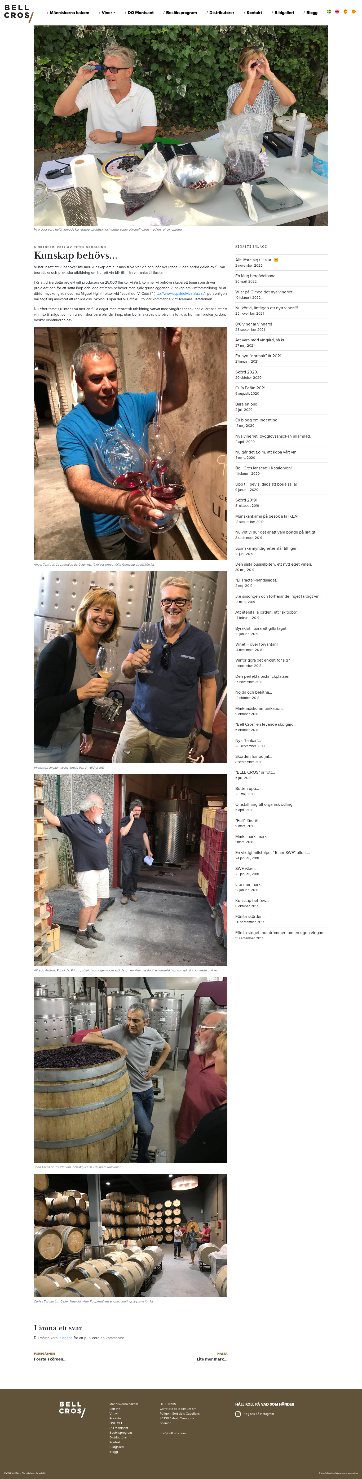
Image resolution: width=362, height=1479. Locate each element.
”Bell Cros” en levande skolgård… (266, 724)
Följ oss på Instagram (258, 1414)
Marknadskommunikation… (260, 708)
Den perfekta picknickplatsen (262, 676)
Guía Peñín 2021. (250, 388)
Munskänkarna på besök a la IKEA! (266, 516)
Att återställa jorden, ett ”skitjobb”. (266, 612)
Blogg (311, 12)
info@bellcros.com (173, 1433)
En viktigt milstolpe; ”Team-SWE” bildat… (272, 852)
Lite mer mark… (249, 884)
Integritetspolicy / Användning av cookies (338, 1473)
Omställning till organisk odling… (265, 804)
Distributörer (221, 12)
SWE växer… (246, 868)
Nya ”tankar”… (248, 740)
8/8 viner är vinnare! (253, 324)
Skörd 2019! (246, 500)
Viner (107, 12)
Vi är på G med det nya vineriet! (264, 292)
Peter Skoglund (90, 247)
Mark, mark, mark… (252, 836)
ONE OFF (116, 1423)
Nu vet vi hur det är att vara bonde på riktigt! (275, 532)
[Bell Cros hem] (19, 12)
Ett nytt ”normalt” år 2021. (258, 356)
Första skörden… (250, 916)
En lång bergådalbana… (256, 276)
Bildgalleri (284, 12)
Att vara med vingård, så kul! (261, 340)
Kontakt (254, 12)
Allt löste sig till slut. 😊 (257, 260)
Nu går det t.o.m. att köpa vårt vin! (266, 452)
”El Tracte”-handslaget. (256, 580)
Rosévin (115, 1418)
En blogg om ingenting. (257, 420)
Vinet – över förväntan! (256, 644)
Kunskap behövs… (252, 900)
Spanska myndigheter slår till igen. (267, 548)
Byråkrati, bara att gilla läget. (261, 628)
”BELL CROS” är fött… (255, 772)
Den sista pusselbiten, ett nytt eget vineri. (273, 564)
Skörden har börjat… (253, 756)
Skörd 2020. (246, 372)
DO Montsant (141, 12)
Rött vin (114, 1409)
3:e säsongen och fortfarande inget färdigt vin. (278, 596)
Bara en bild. (246, 404)
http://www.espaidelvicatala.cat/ (179, 293)
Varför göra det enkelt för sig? (262, 660)
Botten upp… (247, 788)
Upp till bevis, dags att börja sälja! (266, 484)
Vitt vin (114, 1413)
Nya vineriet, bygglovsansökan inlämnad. (273, 436)
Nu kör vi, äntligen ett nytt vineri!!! (266, 308)
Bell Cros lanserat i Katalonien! (263, 468)
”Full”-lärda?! (246, 820)
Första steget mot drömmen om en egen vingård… (281, 932)
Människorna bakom (69, 12)
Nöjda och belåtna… (253, 692)
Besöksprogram (181, 12)
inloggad (66, 1338)
